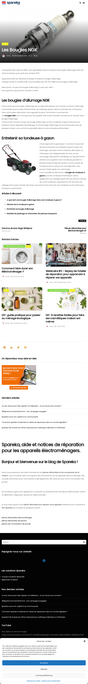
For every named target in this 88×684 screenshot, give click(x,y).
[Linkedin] (12, 347)
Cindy (8, 56)
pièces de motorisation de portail (16, 524)
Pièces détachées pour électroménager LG (75, 230)
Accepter (44, 663)
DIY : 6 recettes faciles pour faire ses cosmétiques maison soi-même (65, 318)
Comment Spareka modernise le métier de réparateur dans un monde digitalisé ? (34, 422)
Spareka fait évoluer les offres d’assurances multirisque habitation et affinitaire (33, 428)
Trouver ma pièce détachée (13, 577)
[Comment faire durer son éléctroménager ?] (22, 253)
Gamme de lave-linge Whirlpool (17, 229)
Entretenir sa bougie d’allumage (20, 209)
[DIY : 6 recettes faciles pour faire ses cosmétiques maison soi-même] (66, 299)
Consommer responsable (14, 246)
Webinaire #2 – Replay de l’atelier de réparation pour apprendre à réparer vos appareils (66, 274)
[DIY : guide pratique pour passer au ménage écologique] (22, 299)
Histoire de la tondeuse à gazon (20, 204)
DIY (5, 44)
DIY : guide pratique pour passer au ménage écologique (21, 316)
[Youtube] (25, 347)
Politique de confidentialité (51, 681)
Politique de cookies (34, 681)
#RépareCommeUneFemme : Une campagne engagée (24, 411)
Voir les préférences (44, 675)
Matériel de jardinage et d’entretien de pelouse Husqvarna (32, 213)
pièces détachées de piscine (14, 520)
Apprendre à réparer (10, 580)
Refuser (44, 669)
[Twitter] (18, 347)
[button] (84, 641)
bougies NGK (10, 115)
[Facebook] (5, 347)
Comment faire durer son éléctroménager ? (17, 270)
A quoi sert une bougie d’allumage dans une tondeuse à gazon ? (34, 200)
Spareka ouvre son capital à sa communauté (20, 417)
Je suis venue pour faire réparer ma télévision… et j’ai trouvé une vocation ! (32, 406)
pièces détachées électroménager (17, 517)
